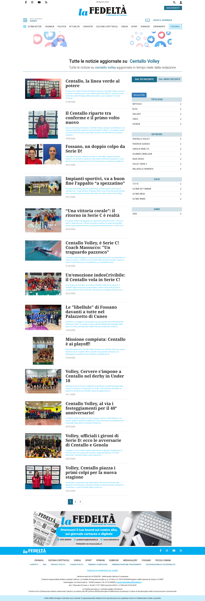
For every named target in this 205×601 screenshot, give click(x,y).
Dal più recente (144, 79)
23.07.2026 (70, 165)
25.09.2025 (70, 427)
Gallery (136, 114)
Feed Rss (48, 2)
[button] (181, 2)
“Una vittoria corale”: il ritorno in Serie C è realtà (93, 213)
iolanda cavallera (142, 154)
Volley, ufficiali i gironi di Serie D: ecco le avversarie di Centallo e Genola (93, 440)
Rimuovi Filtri (139, 95)
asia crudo (138, 159)
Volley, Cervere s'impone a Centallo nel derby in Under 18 (95, 375)
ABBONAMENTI (173, 8)
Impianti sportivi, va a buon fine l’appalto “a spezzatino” (95, 181)
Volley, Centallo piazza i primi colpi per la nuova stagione (91, 472)
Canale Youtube (41, 2)
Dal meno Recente (169, 79)
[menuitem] (34, 26)
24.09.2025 (70, 459)
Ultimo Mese (138, 194)
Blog (135, 109)
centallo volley (141, 139)
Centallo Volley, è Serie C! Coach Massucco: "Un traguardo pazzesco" (92, 247)
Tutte (135, 184)
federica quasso (141, 144)
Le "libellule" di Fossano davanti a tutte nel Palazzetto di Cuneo (91, 311)
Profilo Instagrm (34, 2)
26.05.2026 (70, 229)
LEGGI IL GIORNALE (162, 20)
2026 (134, 214)
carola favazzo (140, 149)
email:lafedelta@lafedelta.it (129, 582)
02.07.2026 (70, 197)
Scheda (136, 124)
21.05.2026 (70, 266)
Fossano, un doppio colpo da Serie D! (95, 148)
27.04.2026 (70, 358)
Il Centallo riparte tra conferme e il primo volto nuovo (93, 117)
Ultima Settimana (141, 189)
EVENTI (33, 21)
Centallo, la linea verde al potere (93, 83)
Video (135, 119)
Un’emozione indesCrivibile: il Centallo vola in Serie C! (95, 277)
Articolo (137, 104)
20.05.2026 (70, 293)
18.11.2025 (70, 394)
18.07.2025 (70, 491)
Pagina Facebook (28, 2)
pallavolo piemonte (143, 169)
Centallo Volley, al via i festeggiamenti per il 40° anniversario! (91, 408)
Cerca (174, 2)
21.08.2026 (70, 102)
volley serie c (139, 164)
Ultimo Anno (138, 199)
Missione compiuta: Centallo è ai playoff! (96, 341)
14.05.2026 (70, 330)
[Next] (80, 502)
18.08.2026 (70, 138)
